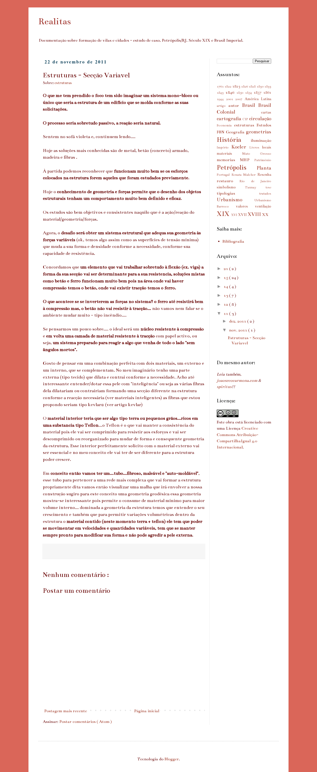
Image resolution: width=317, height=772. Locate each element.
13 (226, 295)
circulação (260, 118)
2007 (240, 99)
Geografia (236, 132)
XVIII (254, 214)
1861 (267, 92)
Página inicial (146, 711)
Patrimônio (262, 160)
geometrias (258, 132)
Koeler (240, 147)
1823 (236, 86)
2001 (231, 99)
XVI (234, 215)
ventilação (263, 206)
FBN (221, 132)
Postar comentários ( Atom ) (85, 721)
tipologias (238, 193)
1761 (220, 87)
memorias (228, 159)
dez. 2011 (238, 321)
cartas (266, 112)
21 (226, 268)
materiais (229, 153)
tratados (265, 194)
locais (266, 147)
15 (226, 277)
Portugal (224, 175)
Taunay (255, 187)
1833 (267, 87)
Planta (264, 168)
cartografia (229, 118)
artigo (222, 106)
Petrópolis (237, 167)
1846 (230, 92)
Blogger (171, 759)
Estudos (264, 125)
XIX (224, 214)
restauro (228, 180)
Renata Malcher (245, 175)
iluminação (261, 140)
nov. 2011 (238, 330)
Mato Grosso (256, 154)
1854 (249, 93)
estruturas (63, 83)
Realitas (54, 21)
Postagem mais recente (65, 711)
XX (265, 214)
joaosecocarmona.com (237, 380)
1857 (258, 92)
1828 (252, 87)
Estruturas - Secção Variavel (246, 340)
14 (226, 286)
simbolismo (231, 187)
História (234, 140)
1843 (221, 93)
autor (235, 105)
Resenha (264, 174)
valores (245, 206)
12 (226, 304)
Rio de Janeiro (255, 181)
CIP (245, 119)
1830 (260, 87)
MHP (247, 159)
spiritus (224, 386)
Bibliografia (233, 241)
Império (224, 147)
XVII (242, 214)
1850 (240, 93)
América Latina (258, 99)
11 (226, 313)
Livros (255, 147)
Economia (225, 125)
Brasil (250, 105)
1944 (221, 99)
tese (268, 187)
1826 (245, 87)
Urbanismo (235, 200)
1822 (228, 87)
